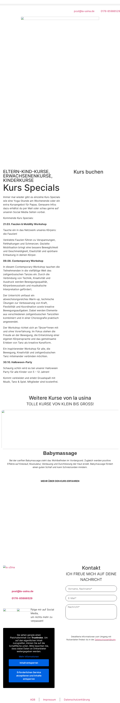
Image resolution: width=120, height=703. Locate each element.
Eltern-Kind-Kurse (26, 171)
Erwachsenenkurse (27, 176)
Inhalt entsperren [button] (29, 662)
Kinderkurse (18, 180)
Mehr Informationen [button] (29, 656)
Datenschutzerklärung (105, 639)
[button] (60, 4)
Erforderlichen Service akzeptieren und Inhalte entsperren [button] (28, 675)
